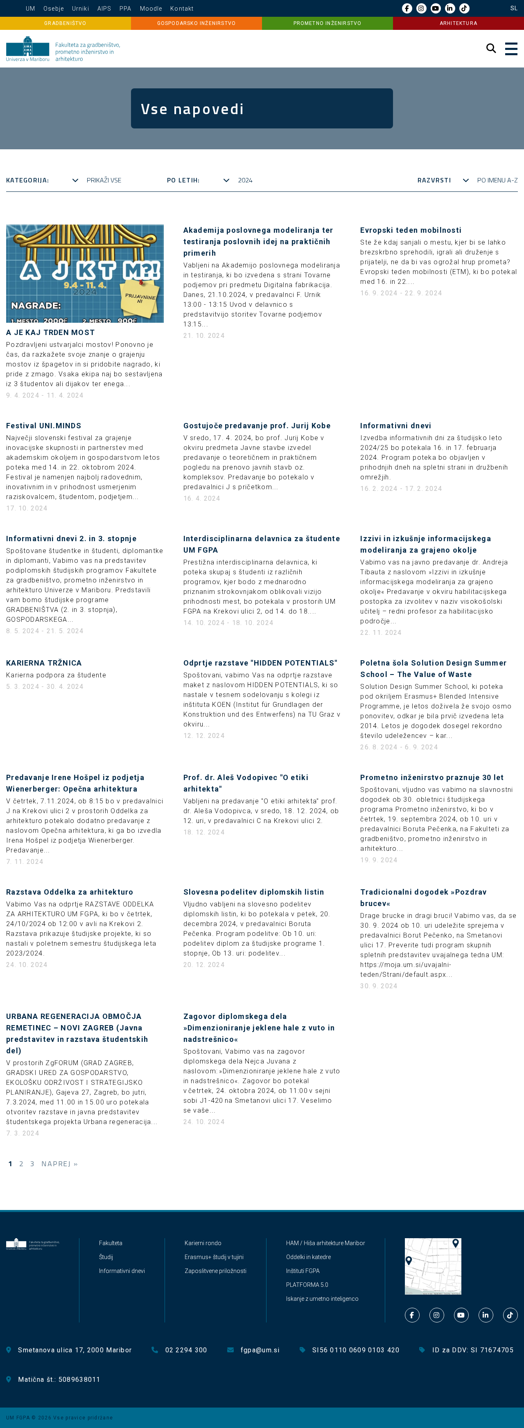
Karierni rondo (203, 1243)
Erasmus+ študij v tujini (214, 1257)
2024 (245, 180)
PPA (125, 8)
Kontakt (182, 8)
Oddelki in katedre (308, 1257)
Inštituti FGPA (303, 1271)
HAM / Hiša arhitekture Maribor (325, 1243)
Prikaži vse (104, 180)
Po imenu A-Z (497, 180)
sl (514, 8)
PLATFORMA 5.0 (307, 1285)
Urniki (80, 8)
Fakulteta (110, 1243)
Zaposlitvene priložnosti (215, 1271)
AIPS (104, 8)
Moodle (151, 8)
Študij (106, 1257)
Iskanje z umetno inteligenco (322, 1298)
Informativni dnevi (122, 1271)
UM (30, 8)
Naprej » (59, 1163)
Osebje (53, 8)
